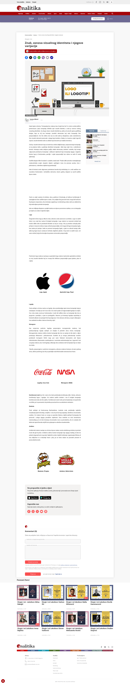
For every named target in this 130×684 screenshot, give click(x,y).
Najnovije (20, 13)
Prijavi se (33, 574)
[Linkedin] (34, 57)
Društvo (34, 13)
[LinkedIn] (45, 511)
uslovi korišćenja (73, 565)
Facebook (96, 2)
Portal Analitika (28, 35)
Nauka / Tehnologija (97, 650)
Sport (55, 13)
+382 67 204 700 (31, 661)
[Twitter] (30, 57)
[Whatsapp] (39, 57)
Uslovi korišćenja (57, 668)
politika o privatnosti (65, 565)
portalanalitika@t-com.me (33, 664)
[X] (37, 511)
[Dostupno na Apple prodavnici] (33, 497)
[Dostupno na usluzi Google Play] (45, 497)
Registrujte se (58, 574)
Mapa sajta (55, 670)
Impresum (55, 658)
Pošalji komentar (33, 562)
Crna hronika (42, 13)
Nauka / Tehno (91, 13)
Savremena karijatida (108, 650)
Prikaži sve (98, 161)
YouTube (107, 2)
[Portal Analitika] (28, 8)
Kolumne (28, 2)
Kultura (76, 13)
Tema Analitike (20, 2)
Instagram (100, 2)
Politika (27, 13)
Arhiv (54, 660)
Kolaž (60, 13)
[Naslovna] (3, 681)
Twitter (104, 2)
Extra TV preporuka (81, 660)
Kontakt (55, 663)
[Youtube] (41, 511)
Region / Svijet (68, 13)
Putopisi (34, 2)
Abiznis (49, 13)
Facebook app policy (57, 673)
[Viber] (43, 57)
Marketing (55, 665)
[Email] (47, 57)
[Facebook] (26, 57)
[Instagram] (33, 511)
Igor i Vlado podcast (81, 658)
